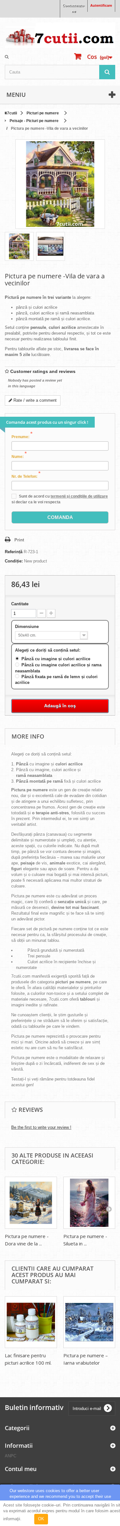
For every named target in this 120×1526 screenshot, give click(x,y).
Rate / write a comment (34, 400)
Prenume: (22, 436)
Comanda (60, 517)
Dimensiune (27, 626)
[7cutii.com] (60, 35)
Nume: (19, 456)
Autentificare (101, 5)
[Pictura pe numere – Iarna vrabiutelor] (89, 1322)
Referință (13, 551)
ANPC (10, 1455)
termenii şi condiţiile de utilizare (79, 496)
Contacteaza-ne (73, 8)
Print (19, 540)
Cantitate (19, 603)
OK (41, 1518)
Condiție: (14, 561)
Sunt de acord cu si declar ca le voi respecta (60, 499)
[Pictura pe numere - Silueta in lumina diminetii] (89, 1203)
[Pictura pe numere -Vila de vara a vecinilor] (19, 246)
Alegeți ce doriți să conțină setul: (48, 650)
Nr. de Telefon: (26, 476)
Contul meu (20, 1469)
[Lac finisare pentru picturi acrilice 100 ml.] (31, 1322)
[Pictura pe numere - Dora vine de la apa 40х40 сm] (31, 1203)
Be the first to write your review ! (41, 1127)
